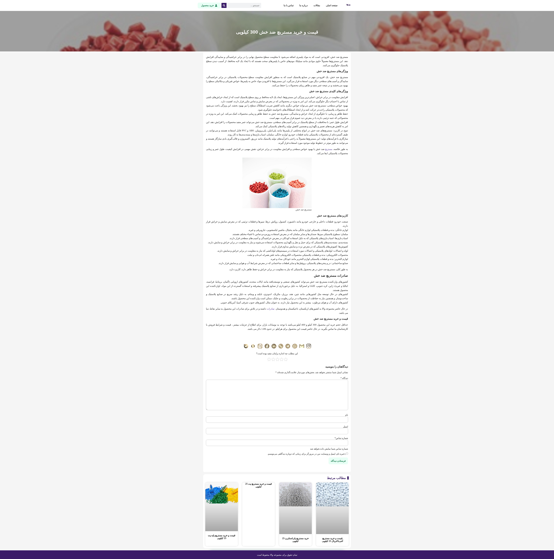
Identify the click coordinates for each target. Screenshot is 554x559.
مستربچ (328, 149)
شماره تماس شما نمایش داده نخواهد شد (329, 449)
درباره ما (303, 5)
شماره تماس (341, 438)
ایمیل (345, 426)
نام (346, 415)
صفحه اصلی (332, 5)
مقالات (317, 5)
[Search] (224, 5)
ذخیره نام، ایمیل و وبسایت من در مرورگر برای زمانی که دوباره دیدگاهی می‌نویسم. (306, 454)
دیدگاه (344, 378)
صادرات (271, 309)
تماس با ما (289, 5)
